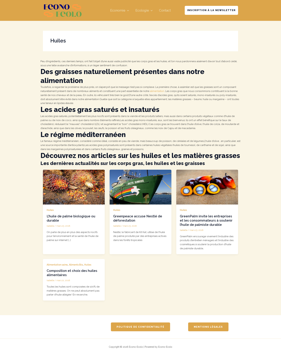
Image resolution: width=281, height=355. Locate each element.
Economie (117, 10)
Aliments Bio (76, 264)
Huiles (50, 210)
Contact (165, 10)
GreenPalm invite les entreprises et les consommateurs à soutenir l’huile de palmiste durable (206, 220)
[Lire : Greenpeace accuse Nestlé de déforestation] (140, 186)
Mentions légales (208, 327)
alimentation (157, 91)
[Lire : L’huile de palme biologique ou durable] (74, 186)
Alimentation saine (57, 264)
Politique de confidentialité (140, 327)
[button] (127, 10)
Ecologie (142, 10)
